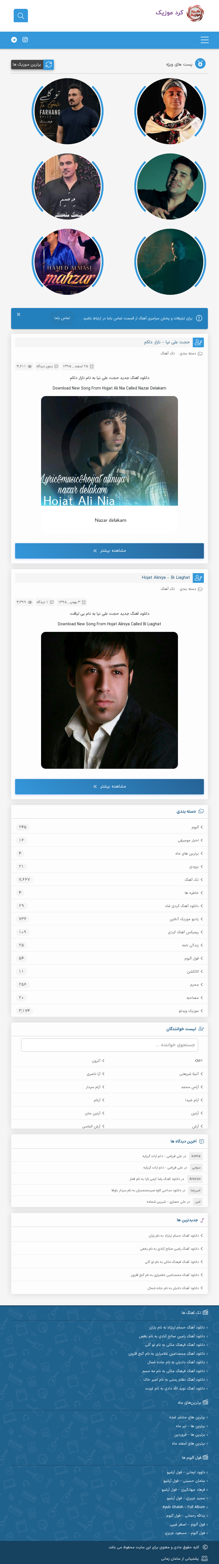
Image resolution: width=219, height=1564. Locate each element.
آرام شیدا (192, 1100)
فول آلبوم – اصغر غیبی (187, 1525)
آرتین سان (92, 1113)
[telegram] (14, 40)
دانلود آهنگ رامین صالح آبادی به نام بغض (169, 1248)
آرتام (97, 1100)
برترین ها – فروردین (189, 1435)
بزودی (194, 867)
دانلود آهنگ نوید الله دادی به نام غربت (175, 1388)
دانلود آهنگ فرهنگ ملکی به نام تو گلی (172, 1262)
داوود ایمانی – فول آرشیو (186, 1472)
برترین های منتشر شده (187, 1417)
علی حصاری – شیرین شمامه (166, 1201)
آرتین (195, 1113)
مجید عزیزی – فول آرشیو (186, 1498)
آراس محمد (190, 1087)
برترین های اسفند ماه (188, 1444)
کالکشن (193, 972)
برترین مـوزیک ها (27, 65)
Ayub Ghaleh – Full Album (184, 1507)
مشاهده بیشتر (113, 550)
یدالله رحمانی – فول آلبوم (185, 1516)
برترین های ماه (187, 854)
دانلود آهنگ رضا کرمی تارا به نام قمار (154, 1179)
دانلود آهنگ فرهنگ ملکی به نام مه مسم (173, 1371)
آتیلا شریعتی (189, 1074)
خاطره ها (192, 893)
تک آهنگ (191, 880)
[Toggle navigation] (204, 40)
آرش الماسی (91, 1126)
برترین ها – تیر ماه (190, 1426)
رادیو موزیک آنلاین (184, 919)
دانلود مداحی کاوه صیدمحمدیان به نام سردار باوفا (146, 1190)
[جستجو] (21, 16)
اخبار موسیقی (188, 840)
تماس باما (62, 318)
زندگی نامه (190, 945)
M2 (200, 1061)
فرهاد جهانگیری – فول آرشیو (183, 1490)
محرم (194, 985)
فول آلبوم (191, 958)
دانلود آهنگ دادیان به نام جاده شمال (173, 1288)
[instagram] (25, 40)
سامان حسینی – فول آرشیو (184, 1481)
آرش (195, 1126)
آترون (96, 1061)
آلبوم (195, 827)
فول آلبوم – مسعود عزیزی (185, 1533)
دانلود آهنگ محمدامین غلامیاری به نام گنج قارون (165, 1275)
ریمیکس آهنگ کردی (183, 932)
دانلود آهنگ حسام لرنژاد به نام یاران (174, 1235)
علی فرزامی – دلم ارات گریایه (162, 1156)
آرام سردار (93, 1087)
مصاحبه (192, 998)
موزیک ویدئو (189, 1011)
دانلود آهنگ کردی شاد (182, 906)
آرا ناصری (93, 1074)
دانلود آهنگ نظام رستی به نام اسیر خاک (174, 1380)
